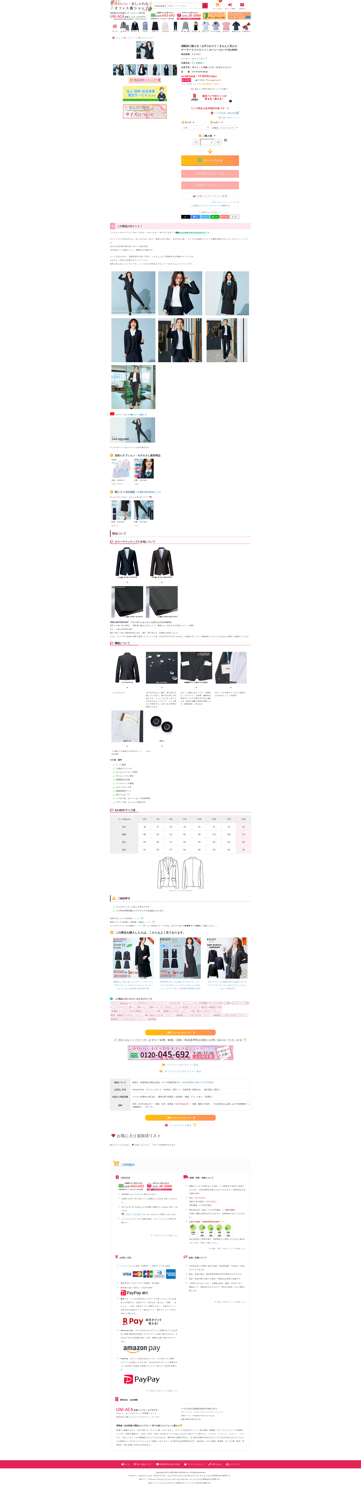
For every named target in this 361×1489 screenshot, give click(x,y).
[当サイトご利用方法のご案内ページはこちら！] (214, 15)
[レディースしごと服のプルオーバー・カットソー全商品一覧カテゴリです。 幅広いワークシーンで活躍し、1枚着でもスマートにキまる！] (206, 27)
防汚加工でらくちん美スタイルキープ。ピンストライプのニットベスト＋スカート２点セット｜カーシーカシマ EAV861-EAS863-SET (180, 985)
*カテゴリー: (119, 1003)
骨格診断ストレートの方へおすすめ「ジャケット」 (194, 1015)
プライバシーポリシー (195, 1464)
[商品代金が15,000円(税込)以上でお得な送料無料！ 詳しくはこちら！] (239, 15)
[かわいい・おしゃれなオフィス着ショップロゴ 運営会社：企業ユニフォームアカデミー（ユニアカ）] (131, 5)
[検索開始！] (205, 5)
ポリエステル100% (215, 1003)
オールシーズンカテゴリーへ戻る (183, 1071)
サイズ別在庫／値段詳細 (224, 113)
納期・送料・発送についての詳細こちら (229, 1248)
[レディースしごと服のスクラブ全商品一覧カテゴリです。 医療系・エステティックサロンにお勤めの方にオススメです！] (226, 27)
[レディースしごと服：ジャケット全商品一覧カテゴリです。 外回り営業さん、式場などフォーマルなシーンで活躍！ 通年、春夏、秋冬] (135, 27)
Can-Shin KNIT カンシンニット (181, 1003)
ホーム (127, 1464)
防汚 (220, 1007)
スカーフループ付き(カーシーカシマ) (168, 1007)
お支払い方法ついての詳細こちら (163, 1391)
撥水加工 (204, 1007)
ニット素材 (137, 1007)
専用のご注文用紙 (133, 1214)
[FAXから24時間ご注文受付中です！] (189, 15)
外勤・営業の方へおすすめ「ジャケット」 (206, 1011)
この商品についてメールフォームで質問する (210, 205)
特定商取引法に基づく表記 (169, 1464)
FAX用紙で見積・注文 (210, 173)
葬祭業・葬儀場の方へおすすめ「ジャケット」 (127, 1015)
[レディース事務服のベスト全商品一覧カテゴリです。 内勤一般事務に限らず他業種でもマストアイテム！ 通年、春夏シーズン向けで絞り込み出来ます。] (145, 27)
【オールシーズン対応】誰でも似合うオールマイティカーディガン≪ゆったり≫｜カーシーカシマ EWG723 (227, 985)
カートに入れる (213, 160)
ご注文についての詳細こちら (166, 1235)
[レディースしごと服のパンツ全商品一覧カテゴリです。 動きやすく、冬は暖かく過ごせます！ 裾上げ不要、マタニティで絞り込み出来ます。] (175, 27)
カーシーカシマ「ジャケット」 (157, 1003)
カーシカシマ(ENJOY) (137, 1003)
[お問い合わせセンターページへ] (163, 15)
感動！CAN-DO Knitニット (145, 491)
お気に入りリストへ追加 (211, 196)
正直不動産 (152, 1019)
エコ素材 (227, 1003)
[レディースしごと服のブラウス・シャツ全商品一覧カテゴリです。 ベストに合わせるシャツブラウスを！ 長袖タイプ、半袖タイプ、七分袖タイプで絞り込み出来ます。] (165, 27)
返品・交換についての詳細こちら (231, 1302)
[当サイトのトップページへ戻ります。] (114, 27)
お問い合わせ (216, 1464)
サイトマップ (235, 1464)
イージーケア (115, 1007)
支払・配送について (144, 1464)
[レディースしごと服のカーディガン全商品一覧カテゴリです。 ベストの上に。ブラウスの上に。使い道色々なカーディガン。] (185, 27)
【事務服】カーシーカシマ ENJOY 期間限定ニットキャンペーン (133, 1011)
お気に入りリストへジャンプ (224, 202)
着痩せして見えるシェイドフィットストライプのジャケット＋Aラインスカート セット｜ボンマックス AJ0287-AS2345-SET (133, 985)
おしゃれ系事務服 (201, 1003)
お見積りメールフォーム (210, 185)
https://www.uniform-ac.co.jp (208, 1412)
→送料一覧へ (149, 1107)
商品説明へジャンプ (145, 79)
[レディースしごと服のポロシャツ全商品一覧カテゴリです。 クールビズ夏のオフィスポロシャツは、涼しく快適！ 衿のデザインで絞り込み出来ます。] (236, 27)
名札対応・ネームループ (191, 1007)
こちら (137, 918)
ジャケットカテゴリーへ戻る (183, 1064)
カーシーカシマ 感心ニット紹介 (130, 414)
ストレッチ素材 (147, 1007)
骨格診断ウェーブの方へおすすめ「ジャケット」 (231, 1015)
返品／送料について (230, 118)
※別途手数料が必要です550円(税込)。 (199, 1082)
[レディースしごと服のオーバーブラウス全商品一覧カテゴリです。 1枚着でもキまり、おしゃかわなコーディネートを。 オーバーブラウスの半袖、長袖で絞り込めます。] (216, 27)
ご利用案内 (128, 1164)
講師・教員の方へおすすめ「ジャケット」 (160, 1015)
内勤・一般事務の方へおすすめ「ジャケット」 (173, 1011)
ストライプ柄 (126, 1007)
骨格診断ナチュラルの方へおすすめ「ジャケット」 (129, 1019)
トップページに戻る (181, 1125)
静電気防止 (213, 1007)
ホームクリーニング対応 (240, 1003)
